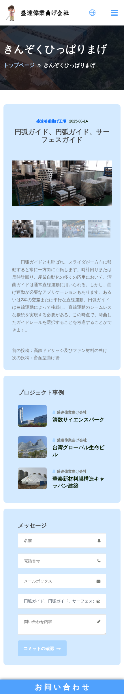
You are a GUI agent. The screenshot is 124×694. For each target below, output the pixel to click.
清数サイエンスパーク (78, 420)
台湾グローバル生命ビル (78, 451)
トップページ (19, 65)
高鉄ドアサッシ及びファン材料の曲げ (70, 350)
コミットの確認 (39, 648)
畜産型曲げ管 (47, 357)
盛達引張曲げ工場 (51, 121)
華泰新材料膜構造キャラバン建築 (78, 482)
